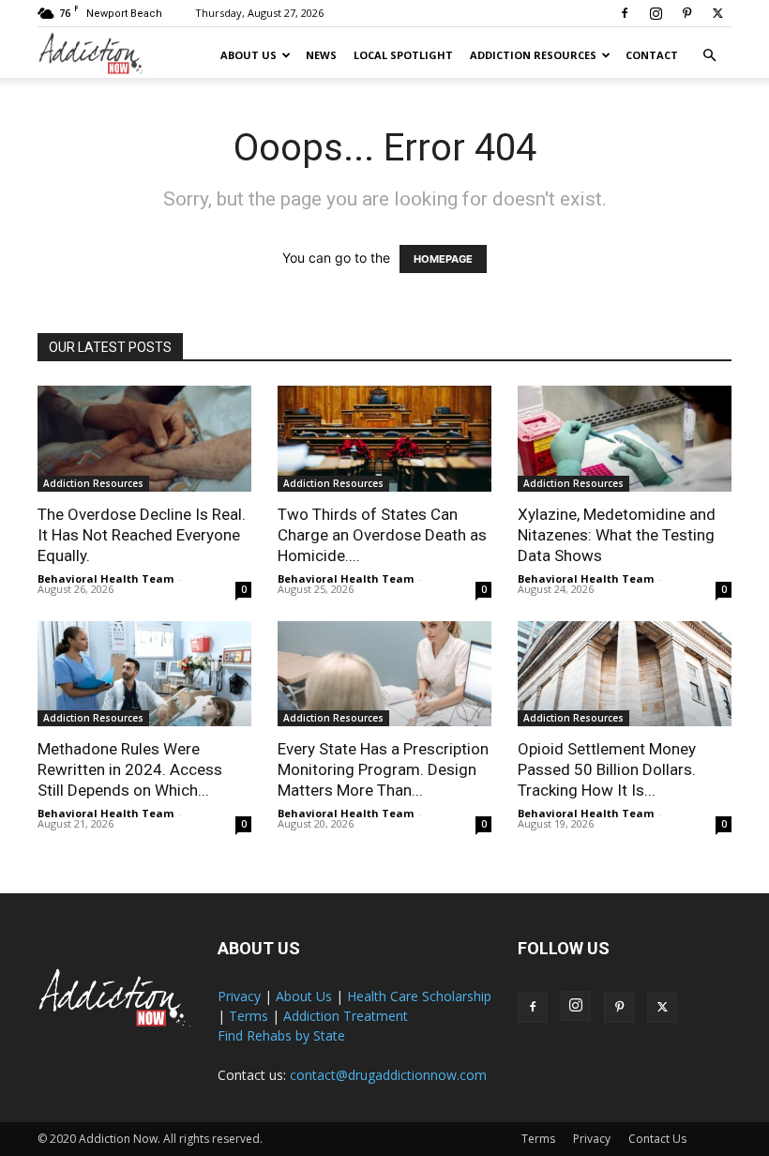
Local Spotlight (403, 55)
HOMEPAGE (443, 259)
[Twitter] (717, 13)
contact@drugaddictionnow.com (388, 1075)
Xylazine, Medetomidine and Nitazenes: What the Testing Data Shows (617, 535)
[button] (708, 56)
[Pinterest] (686, 13)
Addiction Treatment (345, 1016)
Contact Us (657, 1139)
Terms (248, 1016)
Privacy (239, 996)
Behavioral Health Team (105, 578)
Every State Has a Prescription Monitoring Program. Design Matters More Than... (383, 769)
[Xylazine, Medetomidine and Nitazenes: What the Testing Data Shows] (624, 439)
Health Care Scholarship (419, 996)
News (321, 55)
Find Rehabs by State (281, 1035)
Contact (652, 55)
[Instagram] (655, 13)
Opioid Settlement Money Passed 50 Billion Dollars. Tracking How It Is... (607, 769)
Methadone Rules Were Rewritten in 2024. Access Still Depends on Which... (130, 769)
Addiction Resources (533, 55)
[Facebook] (625, 13)
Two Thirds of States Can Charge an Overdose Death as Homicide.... (382, 535)
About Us (248, 55)
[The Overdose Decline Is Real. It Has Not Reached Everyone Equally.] (144, 439)
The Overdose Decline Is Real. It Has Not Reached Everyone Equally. (142, 535)
